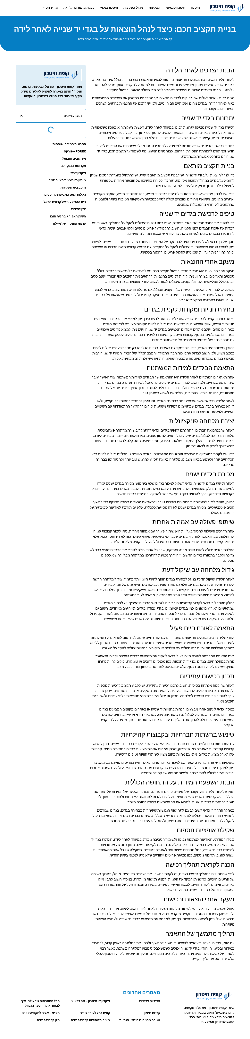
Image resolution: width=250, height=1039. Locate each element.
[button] (21, 115)
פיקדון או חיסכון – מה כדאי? (90, 1001)
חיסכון (195, 8)
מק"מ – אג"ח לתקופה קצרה (41, 1013)
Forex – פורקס (75, 151)
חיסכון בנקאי (109, 8)
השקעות (154, 8)
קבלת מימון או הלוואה (78, 8)
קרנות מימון (152, 1013)
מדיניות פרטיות (149, 1001)
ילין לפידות (78, 209)
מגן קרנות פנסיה (48, 1020)
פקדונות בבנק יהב (73, 166)
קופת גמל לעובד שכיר (95, 1013)
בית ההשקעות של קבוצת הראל (65, 202)
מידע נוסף (50, 8)
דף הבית (167, 39)
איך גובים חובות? (74, 158)
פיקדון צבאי (78, 173)
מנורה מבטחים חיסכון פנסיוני (139, 1020)
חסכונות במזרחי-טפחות (69, 144)
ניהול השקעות (133, 8)
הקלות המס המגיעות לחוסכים (65, 195)
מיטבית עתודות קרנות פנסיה (90, 1020)
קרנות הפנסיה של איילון (69, 223)
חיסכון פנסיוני (175, 8)
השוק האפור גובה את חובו (68, 216)
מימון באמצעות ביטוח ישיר (67, 180)
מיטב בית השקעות (73, 187)
